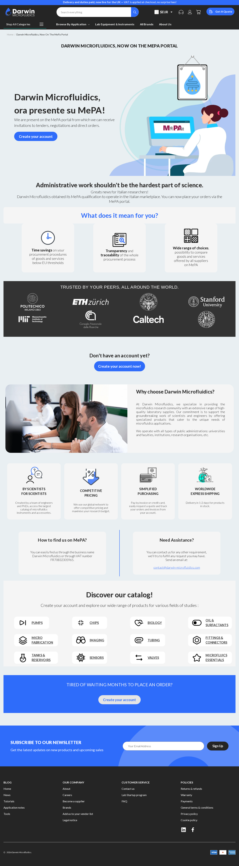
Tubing (154, 640)
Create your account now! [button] (119, 366)
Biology (155, 623)
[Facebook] (193, 829)
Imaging (97, 640)
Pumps (37, 623)
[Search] (135, 12)
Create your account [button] (36, 136)
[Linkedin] (183, 829)
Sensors (97, 658)
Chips (94, 623)
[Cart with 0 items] (199, 12)
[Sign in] (190, 12)
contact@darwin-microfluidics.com (176, 567)
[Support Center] (181, 12)
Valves (153, 658)
